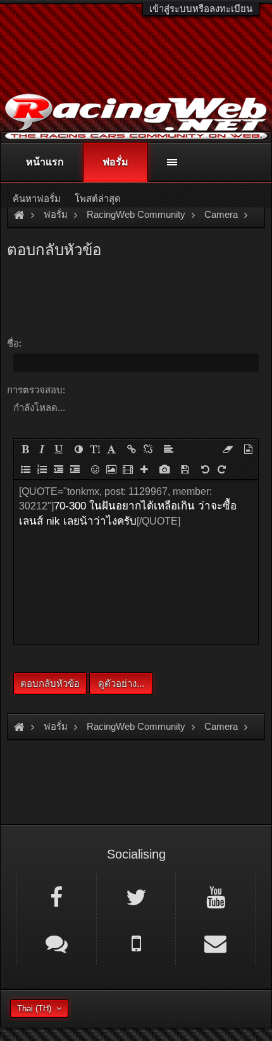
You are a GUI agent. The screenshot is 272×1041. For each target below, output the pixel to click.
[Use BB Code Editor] (248, 448)
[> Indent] (74, 469)
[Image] (111, 469)
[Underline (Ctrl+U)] (58, 448)
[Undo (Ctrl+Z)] (205, 469)
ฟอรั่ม (115, 162)
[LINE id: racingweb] (56, 942)
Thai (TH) (34, 1008)
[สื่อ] (127, 469)
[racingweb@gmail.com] (215, 942)
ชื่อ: (14, 343)
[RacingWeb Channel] (215, 896)
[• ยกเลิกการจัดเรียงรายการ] (25, 469)
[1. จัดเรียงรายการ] (41, 469)
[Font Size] (94, 448)
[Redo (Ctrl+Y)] (221, 469)
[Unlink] (148, 448)
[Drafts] (184, 469)
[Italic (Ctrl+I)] (41, 448)
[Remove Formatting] (227, 448)
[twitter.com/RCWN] (136, 896)
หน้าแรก (45, 162)
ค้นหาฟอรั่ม (37, 198)
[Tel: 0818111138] (136, 942)
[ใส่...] (144, 469)
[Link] (131, 448)
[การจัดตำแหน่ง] (168, 448)
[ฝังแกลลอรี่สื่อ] (164, 469)
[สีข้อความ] (78, 448)
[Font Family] (111, 448)
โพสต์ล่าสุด (98, 198)
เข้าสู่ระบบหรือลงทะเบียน (200, 8)
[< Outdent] (58, 469)
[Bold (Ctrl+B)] (25, 448)
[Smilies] (94, 469)
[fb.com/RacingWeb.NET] (56, 896)
